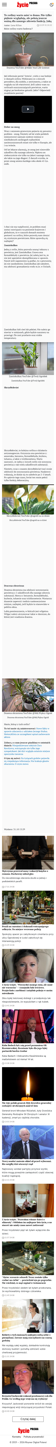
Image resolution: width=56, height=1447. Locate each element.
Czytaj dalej (28, 1419)
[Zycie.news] (27, 4)
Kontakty (16, 1437)
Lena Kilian (16, 25)
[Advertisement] (28, 195)
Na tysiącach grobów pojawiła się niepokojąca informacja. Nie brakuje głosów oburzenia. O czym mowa (26, 761)
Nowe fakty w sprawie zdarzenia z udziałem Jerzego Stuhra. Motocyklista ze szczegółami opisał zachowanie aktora (27, 733)
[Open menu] (4, 4)
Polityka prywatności (34, 1437)
